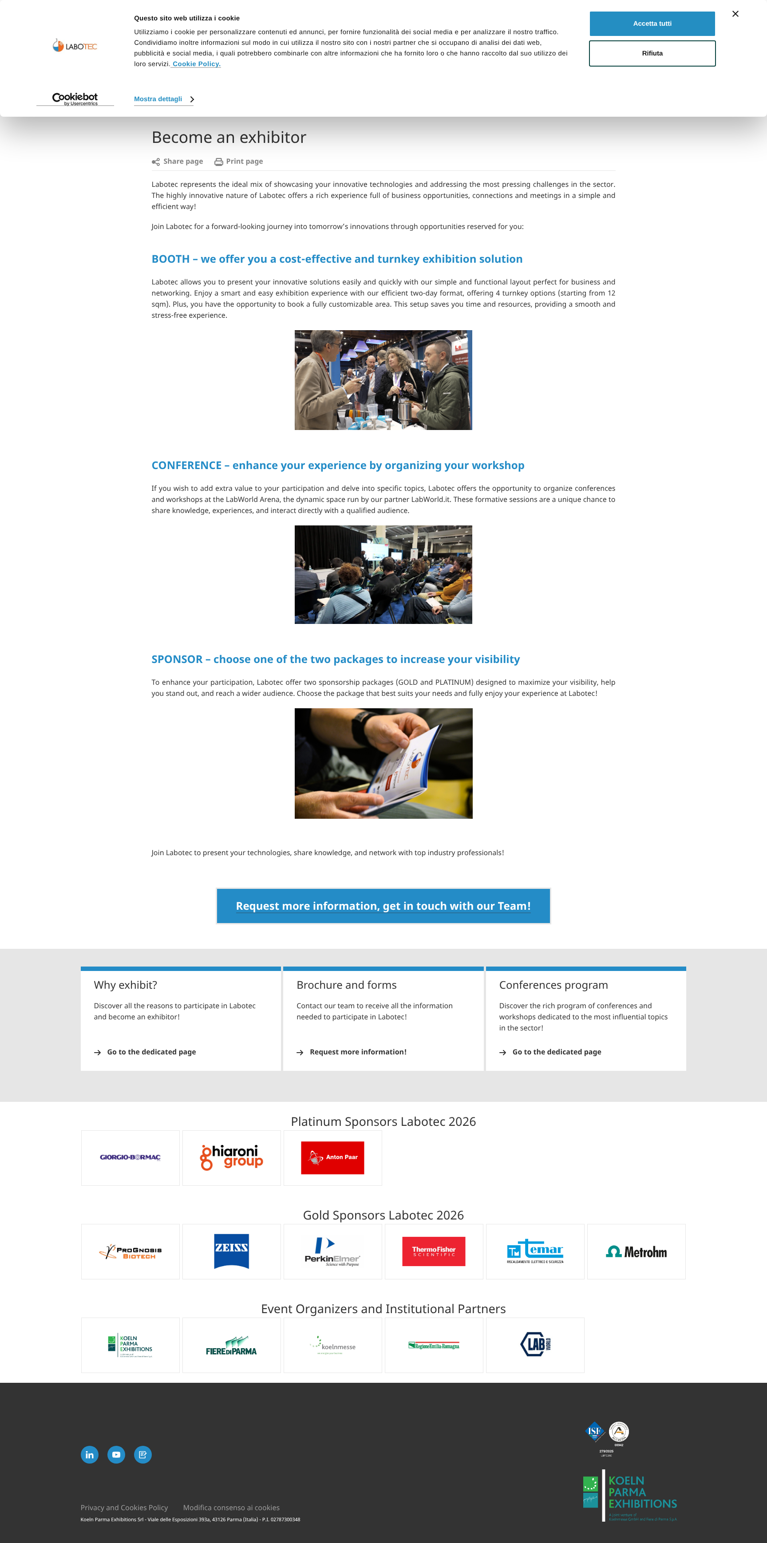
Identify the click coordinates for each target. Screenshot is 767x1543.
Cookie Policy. (195, 64)
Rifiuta (652, 53)
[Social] (143, 1455)
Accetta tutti (652, 24)
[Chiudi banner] (735, 14)
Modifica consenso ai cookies (231, 1508)
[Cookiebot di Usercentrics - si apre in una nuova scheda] (75, 99)
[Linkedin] (90, 1455)
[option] (130, 1158)
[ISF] (634, 1439)
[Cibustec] (634, 1495)
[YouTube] (116, 1455)
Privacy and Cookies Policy (124, 1508)
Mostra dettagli (158, 99)
